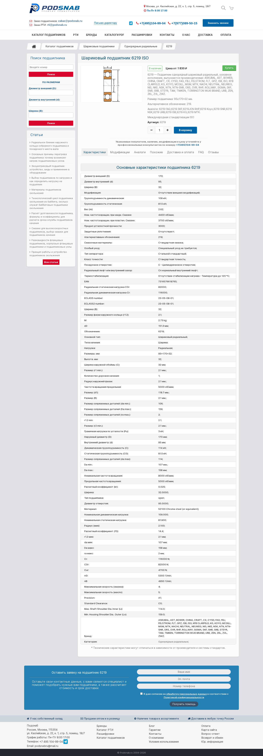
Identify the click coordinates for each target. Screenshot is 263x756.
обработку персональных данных (186, 693)
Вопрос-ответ (210, 733)
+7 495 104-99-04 (51, 741)
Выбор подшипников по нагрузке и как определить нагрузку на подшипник (51, 181)
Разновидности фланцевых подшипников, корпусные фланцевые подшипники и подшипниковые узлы (51, 243)
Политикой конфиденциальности (184, 697)
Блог (152, 726)
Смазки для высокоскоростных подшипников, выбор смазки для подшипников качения (49, 231)
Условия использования (164, 741)
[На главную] (34, 46)
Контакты (155, 733)
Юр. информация (212, 741)
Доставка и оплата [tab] (180, 152)
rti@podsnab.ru (57, 24)
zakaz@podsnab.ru (70, 20)
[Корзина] (231, 8)
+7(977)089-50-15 (184, 23)
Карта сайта (209, 729)
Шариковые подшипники (99, 46)
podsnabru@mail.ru (46, 746)
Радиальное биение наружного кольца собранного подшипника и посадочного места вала (49, 145)
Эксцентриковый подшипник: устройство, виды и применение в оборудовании (50, 169)
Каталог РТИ (105, 729)
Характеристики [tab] (94, 152)
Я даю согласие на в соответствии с (185, 695)
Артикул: (153, 122)
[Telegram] (131, 23)
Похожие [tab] (156, 152)
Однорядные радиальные (140, 46)
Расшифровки (105, 733)
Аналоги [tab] (140, 152)
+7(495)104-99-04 (152, 23)
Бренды (102, 726)
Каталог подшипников (59, 46)
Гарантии (154, 729)
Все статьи (51, 262)
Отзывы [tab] (213, 152)
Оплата (205, 726)
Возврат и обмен (212, 737)
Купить (229, 67)
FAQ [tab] (201, 152)
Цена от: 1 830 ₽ (176, 68)
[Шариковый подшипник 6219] (111, 83)
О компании (156, 737)
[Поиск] (223, 8)
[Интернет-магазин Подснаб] (55, 8)
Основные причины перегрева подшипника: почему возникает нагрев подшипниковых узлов (48, 157)
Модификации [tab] (120, 152)
